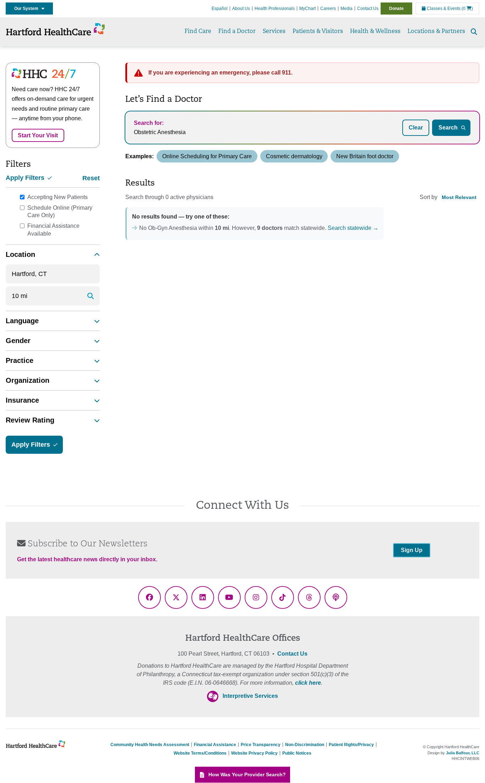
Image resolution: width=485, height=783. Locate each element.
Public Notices (296, 753)
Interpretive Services (250, 696)
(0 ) (467, 8)
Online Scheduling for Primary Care (207, 156)
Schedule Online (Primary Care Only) (59, 212)
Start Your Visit (38, 135)
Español (220, 8)
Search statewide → (353, 228)
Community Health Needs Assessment (149, 744)
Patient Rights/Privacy (351, 744)
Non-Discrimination (304, 744)
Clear (416, 128)
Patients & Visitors (318, 31)
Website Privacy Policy (254, 753)
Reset (91, 178)
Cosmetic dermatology (294, 156)
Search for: (149, 123)
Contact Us (367, 8)
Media (346, 8)
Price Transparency (260, 744)
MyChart (307, 8)
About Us (241, 8)
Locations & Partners (436, 31)
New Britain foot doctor (364, 156)
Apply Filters (26, 178)
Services (274, 31)
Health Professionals (275, 8)
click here (308, 683)
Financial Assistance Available (53, 230)
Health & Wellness (375, 31)
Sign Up (412, 550)
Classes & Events (443, 8)
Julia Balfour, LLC (462, 753)
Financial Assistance (215, 744)
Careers (328, 8)
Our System (28, 8)
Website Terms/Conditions (200, 753)
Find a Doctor (237, 31)
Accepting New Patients (57, 197)
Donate (396, 8)
